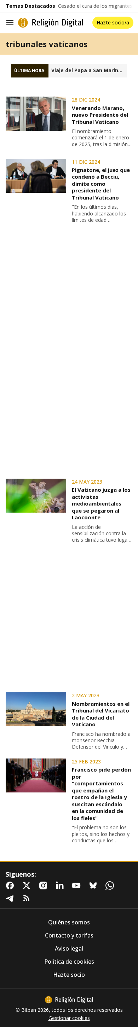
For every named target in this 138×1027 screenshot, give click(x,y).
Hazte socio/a (113, 22)
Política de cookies (69, 961)
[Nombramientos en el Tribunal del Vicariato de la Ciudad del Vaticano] (36, 709)
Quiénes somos (69, 922)
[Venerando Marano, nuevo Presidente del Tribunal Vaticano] (36, 114)
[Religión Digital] (50, 23)
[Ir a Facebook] (11, 885)
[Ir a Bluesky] (94, 885)
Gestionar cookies (69, 1018)
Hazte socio (69, 975)
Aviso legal (69, 948)
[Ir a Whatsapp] (111, 885)
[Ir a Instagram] (44, 885)
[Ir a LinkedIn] (61, 885)
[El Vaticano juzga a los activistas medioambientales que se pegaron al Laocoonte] (36, 496)
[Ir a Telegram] (11, 898)
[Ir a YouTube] (78, 885)
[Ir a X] (28, 885)
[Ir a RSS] (28, 898)
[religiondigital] (69, 999)
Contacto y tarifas (69, 935)
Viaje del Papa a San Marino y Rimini (89, 70)
